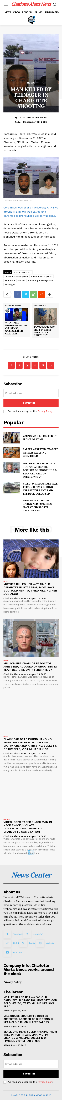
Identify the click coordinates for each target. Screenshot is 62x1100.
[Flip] (42, 365)
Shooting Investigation (40, 280)
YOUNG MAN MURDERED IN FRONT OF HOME (39, 437)
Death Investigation (41, 276)
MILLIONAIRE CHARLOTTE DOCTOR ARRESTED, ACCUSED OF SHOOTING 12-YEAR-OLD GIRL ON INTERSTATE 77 (40, 470)
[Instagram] (27, 934)
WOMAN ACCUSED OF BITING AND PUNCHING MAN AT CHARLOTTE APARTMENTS (37, 505)
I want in (29, 403)
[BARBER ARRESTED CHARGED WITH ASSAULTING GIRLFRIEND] (11, 452)
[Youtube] (7, 952)
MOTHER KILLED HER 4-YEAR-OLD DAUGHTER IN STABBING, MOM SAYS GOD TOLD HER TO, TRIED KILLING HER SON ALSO (30, 589)
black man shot (22, 272)
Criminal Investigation (16, 276)
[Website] (40, 943)
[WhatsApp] (33, 294)
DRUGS (6, 819)
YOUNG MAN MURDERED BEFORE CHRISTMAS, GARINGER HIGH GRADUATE (16, 328)
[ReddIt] (41, 294)
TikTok (16, 943)
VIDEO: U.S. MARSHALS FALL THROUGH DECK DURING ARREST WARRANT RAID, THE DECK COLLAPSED (40, 488)
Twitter (32, 943)
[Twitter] (25, 294)
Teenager (10, 284)
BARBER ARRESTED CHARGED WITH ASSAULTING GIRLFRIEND (40, 452)
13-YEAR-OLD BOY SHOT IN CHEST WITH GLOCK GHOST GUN (44, 331)
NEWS (31, 82)
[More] (49, 294)
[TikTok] (7, 943)
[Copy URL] (50, 365)
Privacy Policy (45, 411)
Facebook (18, 934)
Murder (21, 280)
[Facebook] (17, 294)
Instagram (38, 934)
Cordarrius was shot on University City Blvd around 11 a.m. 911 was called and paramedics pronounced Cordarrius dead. (30, 211)
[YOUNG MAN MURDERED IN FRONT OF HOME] (11, 437)
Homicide (10, 280)
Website (50, 943)
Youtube (17, 952)
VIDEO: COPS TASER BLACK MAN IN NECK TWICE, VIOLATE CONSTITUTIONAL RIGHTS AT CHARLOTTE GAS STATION (27, 827)
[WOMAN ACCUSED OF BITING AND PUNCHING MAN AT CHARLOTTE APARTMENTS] (11, 504)
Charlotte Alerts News (33, 117)
